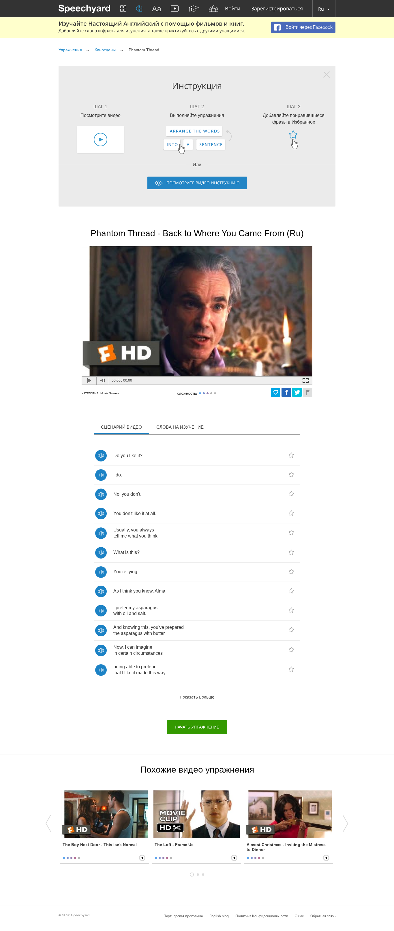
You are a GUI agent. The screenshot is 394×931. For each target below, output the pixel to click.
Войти (232, 9)
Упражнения (70, 50)
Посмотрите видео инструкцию (203, 183)
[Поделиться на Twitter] (297, 392)
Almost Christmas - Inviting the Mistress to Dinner (286, 847)
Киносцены (105, 50)
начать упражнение (197, 727)
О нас (299, 916)
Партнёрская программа (183, 916)
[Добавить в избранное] (275, 392)
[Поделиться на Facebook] (286, 392)
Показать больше (197, 697)
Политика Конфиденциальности (261, 916)
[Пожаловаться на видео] (307, 392)
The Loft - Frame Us (174, 844)
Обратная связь (322, 916)
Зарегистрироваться (277, 9)
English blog (219, 916)
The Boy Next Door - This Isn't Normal (100, 844)
